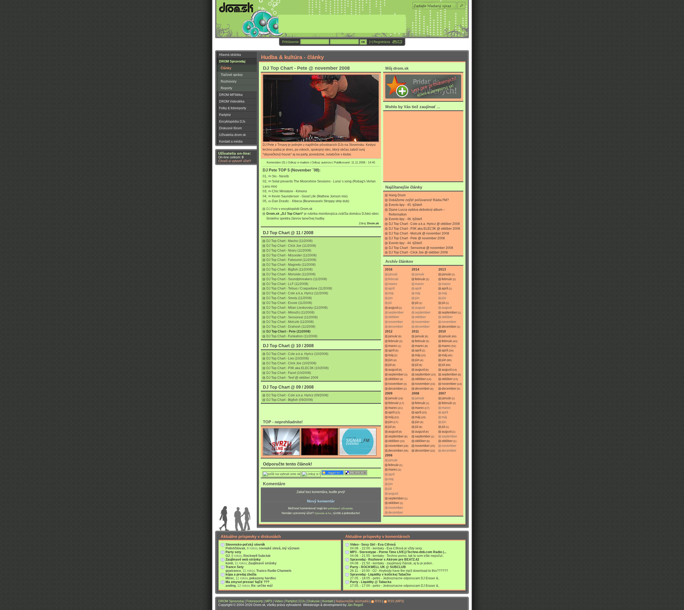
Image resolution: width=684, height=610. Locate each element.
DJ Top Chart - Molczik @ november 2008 (419, 233)
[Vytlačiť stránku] (394, 42)
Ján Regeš (355, 605)
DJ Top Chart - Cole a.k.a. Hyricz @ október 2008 (424, 224)
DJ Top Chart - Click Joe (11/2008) (291, 246)
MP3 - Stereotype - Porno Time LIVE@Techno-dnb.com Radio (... (398, 552)
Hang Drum (397, 195)
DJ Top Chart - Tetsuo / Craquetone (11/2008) (299, 288)
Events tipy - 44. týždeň (405, 243)
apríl (445, 288)
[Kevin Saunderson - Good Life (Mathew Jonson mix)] (269, 196)
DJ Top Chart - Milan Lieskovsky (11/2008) (297, 308)
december (449, 327)
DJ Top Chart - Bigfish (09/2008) (289, 400)
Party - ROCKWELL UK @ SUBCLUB (378, 567)
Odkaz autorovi (322, 162)
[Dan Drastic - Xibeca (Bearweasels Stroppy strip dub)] (269, 201)
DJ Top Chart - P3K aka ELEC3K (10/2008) (297, 368)
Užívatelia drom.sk (232, 135)
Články (226, 68)
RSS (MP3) (396, 601)
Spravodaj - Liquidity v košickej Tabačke (380, 574)
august (393, 308)
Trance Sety (235, 567)
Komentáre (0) (276, 162)
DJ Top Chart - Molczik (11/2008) (290, 322)
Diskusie (313, 601)
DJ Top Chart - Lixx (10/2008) (287, 358)
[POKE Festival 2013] (319, 454)
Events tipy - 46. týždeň (405, 219)
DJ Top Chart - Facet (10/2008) (288, 373)
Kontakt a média (231, 141)
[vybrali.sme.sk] (282, 474)
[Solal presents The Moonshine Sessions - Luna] (269, 181)
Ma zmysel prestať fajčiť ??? (247, 582)
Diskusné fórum (230, 128)
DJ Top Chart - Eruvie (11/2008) (289, 303)
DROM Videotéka (231, 101)
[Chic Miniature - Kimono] (269, 191)
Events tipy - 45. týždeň (405, 205)
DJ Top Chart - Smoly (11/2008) (289, 298)
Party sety (233, 552)
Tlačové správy (232, 75)
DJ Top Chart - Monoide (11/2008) (291, 274)
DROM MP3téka (231, 95)
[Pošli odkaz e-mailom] (400, 42)
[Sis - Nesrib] (269, 176)
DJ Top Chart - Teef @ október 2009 (292, 378)
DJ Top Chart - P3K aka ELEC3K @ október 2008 (424, 228)
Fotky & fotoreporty (232, 108)
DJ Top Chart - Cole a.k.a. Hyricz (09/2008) (297, 395)
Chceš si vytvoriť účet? (234, 161)
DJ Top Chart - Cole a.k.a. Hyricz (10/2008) (297, 354)
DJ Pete (272, 209)
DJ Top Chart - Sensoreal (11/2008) (292, 317)
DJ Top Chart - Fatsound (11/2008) (291, 260)
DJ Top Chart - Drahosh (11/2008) (290, 327)
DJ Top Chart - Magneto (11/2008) (291, 265)
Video (278, 601)
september (449, 312)
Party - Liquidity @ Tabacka (370, 582)
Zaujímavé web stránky (243, 559)
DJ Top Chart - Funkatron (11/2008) (291, 336)
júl (416, 303)
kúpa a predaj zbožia (241, 574)
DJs (302, 601)
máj (391, 355)
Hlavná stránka (230, 55)
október (393, 379)
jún (390, 360)
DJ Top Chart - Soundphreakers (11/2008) (296, 279)
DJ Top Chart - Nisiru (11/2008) (288, 250)
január (446, 274)
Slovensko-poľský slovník (245, 544)
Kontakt (327, 601)
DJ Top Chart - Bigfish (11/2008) (289, 269)
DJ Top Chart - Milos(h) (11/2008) (290, 312)
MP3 (268, 601)
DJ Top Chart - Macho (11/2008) (289, 241)
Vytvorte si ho (322, 513)
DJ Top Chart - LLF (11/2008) (287, 284)
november (395, 384)
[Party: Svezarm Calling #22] (281, 454)
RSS (378, 601)
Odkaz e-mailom (298, 162)
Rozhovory (228, 81)
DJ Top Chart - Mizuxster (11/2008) (291, 255)
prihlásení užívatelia (340, 508)
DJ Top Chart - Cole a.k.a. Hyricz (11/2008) (297, 293)
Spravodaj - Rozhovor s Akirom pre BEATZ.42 (384, 559)
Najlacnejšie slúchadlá (352, 601)
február (420, 279)
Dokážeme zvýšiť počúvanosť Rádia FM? (419, 200)
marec (392, 346)
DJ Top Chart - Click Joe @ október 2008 (418, 252)
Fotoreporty (254, 601)
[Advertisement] (423, 146)
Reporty (226, 88)
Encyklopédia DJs (232, 121)
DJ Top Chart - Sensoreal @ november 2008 (421, 248)
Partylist (225, 115)
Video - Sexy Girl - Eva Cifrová (373, 544)
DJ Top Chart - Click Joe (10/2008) (291, 363)
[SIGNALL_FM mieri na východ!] (357, 454)
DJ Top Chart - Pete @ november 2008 (417, 238)
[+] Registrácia (379, 42)
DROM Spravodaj (232, 61)
